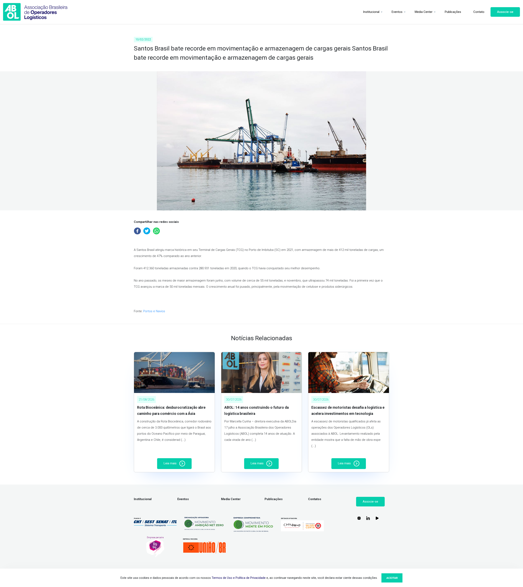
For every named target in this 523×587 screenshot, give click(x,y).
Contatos (314, 499)
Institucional (371, 12)
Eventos (397, 12)
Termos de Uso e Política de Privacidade (239, 578)
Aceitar (392, 577)
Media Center (423, 12)
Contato (478, 12)
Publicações (453, 12)
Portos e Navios (154, 311)
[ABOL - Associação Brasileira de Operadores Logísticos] (35, 12)
